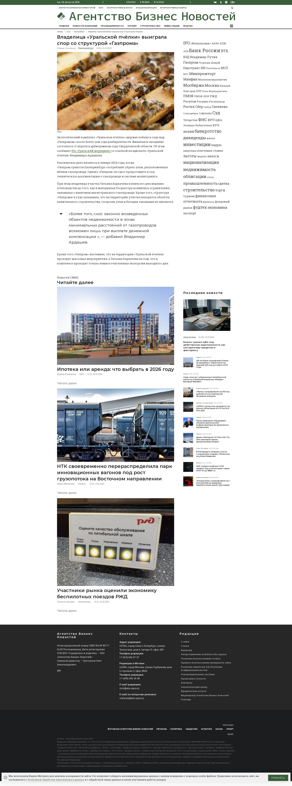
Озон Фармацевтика (214, 91)
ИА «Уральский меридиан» (91, 151)
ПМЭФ (188, 96)
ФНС (202, 119)
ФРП (211, 120)
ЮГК (216, 125)
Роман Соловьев (66, 48)
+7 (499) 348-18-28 (129, 678)
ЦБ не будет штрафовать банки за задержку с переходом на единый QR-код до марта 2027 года (212, 364)
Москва (212, 85)
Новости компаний (85, 26)
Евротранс (191, 68)
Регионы (161, 729)
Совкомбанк (190, 113)
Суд (216, 112)
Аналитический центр (194, 687)
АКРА (215, 43)
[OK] (221, 2)
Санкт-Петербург (202, 448)
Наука (219, 729)
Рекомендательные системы (198, 674)
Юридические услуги (193, 691)
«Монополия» (200, 43)
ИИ (203, 68)
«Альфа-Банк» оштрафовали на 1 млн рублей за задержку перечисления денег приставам (213, 483)
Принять (278, 777)
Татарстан (190, 120)
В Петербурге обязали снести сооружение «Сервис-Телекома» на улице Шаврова (213, 454)
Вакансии (186, 650)
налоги (213, 156)
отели (210, 177)
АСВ (185, 51)
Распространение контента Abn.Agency (204, 654)
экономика (217, 207)
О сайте (185, 641)
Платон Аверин (66, 601)
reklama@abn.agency (131, 698)
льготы (190, 156)
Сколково (220, 106)
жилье (211, 138)
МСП (224, 68)
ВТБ (224, 50)
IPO (186, 42)
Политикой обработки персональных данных (56, 779)
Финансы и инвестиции (204, 403)
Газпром (190, 62)
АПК (223, 43)
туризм (189, 196)
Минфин (190, 79)
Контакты (186, 682)
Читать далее (67, 383)
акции (188, 131)
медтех (202, 156)
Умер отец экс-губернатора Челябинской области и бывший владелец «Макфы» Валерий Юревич (204, 379)
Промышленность (112, 26)
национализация (201, 162)
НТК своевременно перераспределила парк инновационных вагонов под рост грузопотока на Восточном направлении (114, 472)
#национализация (146, 8)
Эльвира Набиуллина (197, 125)
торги (220, 190)
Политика (176, 729)
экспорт (189, 213)
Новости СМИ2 (67, 277)
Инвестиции (171, 26)
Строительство (150, 26)
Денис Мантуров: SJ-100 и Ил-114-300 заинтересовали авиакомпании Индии (213, 439)
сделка (223, 183)
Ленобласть (213, 68)
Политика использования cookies (201, 658)
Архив (230, 734)
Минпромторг (202, 73)
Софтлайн (205, 113)
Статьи (185, 646)
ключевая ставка (210, 150)
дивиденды (194, 137)
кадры (216, 145)
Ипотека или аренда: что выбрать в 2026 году (115, 369)
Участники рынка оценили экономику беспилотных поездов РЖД (107, 593)
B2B (82, 374)
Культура (206, 729)
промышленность (200, 183)
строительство (199, 189)
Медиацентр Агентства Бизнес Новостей (205, 695)
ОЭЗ (199, 91)
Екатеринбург (86, 48)
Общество (192, 729)
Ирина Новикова (66, 374)
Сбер (199, 106)
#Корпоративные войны (173, 8)
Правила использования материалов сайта (206, 662)
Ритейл (132, 26)
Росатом (189, 101)
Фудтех (188, 26)
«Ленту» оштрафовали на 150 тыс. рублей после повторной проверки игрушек (213, 394)
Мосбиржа (193, 85)
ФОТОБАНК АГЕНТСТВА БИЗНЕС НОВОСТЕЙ (130, 729)
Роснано (203, 101)
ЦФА (218, 120)
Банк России (204, 50)
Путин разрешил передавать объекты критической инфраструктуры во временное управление (212, 424)
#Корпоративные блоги (119, 8)
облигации (194, 176)
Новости (199, 357)
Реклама (186, 699)
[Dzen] (226, 2)
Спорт (229, 729)
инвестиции (197, 144)
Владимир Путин (203, 57)
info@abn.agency (129, 688)
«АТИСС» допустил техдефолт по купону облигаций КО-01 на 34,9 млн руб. (213, 408)
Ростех (189, 106)
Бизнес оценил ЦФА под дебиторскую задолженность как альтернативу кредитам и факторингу (204, 346)
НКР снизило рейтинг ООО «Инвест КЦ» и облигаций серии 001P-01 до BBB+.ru (213, 468)
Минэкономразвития (212, 79)
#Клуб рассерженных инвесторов (77, 8)
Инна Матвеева (66, 483)
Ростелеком (217, 101)
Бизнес (82, 483)
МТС (186, 74)
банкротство (208, 131)
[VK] (215, 2)
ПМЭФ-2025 (201, 96)
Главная (64, 26)
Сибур (207, 106)
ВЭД (186, 57)
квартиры (190, 150)
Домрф (215, 62)
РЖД (213, 96)
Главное (199, 417)
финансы (208, 201)
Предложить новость (193, 678)
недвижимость (199, 169)
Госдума (204, 62)
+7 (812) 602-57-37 (129, 657)
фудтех (200, 207)
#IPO (101, 8)
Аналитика (84, 601)
